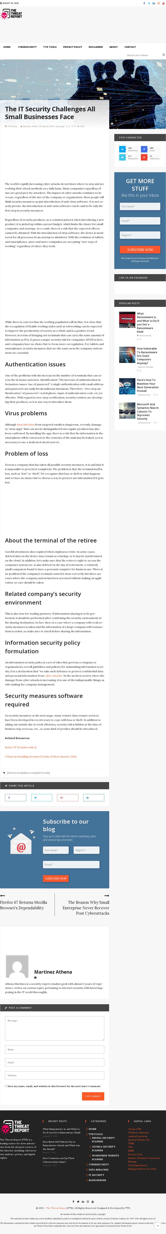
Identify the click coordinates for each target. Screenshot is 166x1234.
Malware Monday (145, 367)
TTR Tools (96, 1134)
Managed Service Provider (142, 1168)
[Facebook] (144, 3)
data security (30, 773)
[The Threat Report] (11, 14)
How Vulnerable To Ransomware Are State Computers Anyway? (147, 356)
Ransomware (145, 336)
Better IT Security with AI (21, 747)
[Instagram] (158, 3)
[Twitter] (149, 3)
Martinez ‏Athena (30, 126)
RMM (131, 1150)
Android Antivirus (137, 1136)
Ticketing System (137, 1165)
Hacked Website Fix (138, 1139)
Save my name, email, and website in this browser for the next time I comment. (54, 1086)
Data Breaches (15, 773)
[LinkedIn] (153, 3)
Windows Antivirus (138, 1132)
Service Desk (135, 1154)
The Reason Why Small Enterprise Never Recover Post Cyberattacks (86, 908)
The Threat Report (56, 1208)
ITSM (131, 1143)
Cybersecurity (144, 395)
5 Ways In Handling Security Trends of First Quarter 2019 (41, 756)
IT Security (12, 126)
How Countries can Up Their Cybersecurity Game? (58, 1160)
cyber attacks (53, 675)
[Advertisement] (91, 33)
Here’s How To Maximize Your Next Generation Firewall (148, 385)
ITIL (130, 1147)
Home (92, 1129)
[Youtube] (163, 3)
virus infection (26, 424)
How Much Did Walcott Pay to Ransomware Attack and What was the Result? (61, 1145)
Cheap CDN (134, 1129)
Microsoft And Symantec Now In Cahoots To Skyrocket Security (148, 411)
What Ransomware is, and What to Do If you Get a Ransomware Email (148, 322)
